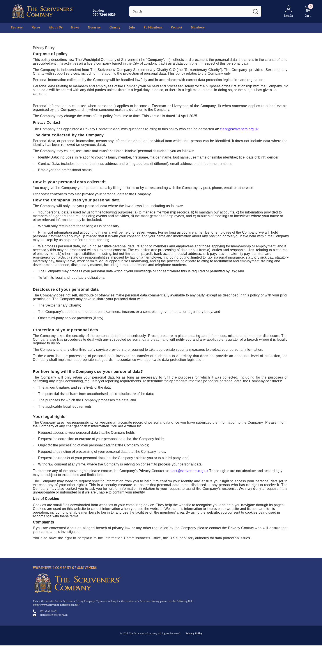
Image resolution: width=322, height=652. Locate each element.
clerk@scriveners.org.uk (239, 129)
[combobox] (189, 11)
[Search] (195, 11)
